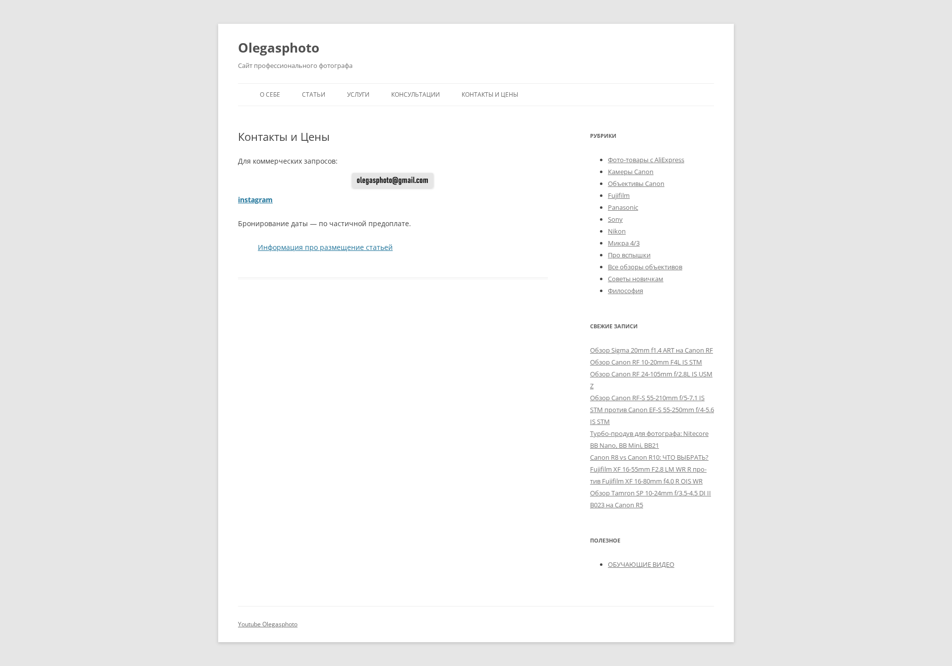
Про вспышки (629, 254)
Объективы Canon (636, 183)
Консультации (415, 94)
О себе (270, 94)
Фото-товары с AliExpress (646, 159)
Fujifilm (619, 195)
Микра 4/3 (624, 243)
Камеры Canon (631, 171)
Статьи (313, 94)
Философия (625, 290)
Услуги (358, 94)
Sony (615, 219)
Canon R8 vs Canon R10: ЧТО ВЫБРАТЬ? (649, 457)
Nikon (617, 231)
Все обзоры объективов (645, 266)
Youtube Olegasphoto (268, 624)
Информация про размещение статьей (325, 247)
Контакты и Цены (490, 94)
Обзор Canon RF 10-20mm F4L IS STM (646, 362)
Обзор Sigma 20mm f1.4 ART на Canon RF (651, 350)
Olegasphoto (278, 48)
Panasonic (623, 207)
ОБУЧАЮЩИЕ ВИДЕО (641, 564)
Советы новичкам (635, 278)
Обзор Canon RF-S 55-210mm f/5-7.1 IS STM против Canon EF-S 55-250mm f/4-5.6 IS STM (652, 409)
